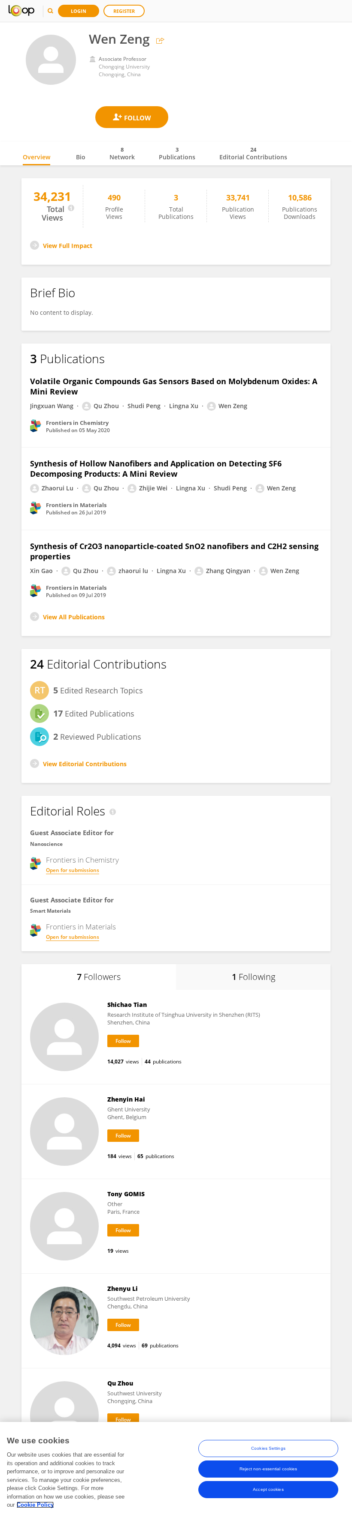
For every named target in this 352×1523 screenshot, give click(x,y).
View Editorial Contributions (85, 764)
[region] (176, 1472)
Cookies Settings (268, 1448)
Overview (36, 157)
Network (122, 153)
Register (124, 11)
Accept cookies (268, 1489)
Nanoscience (46, 844)
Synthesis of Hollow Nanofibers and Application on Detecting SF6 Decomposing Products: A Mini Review (156, 468)
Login (78, 11)
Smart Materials (50, 910)
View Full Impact (67, 246)
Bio (80, 157)
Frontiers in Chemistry (82, 860)
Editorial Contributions (253, 153)
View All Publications (74, 617)
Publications (177, 153)
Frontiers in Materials (81, 927)
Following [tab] (253, 976)
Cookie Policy (35, 1505)
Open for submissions (72, 870)
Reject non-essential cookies (268, 1468)
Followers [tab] (99, 976)
